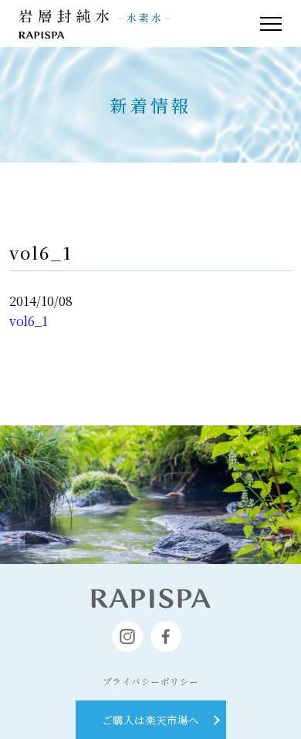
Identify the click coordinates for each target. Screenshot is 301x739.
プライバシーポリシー (151, 681)
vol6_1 (28, 321)
